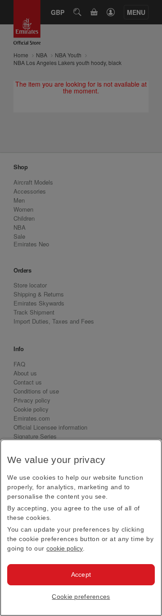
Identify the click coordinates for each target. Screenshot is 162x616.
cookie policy (64, 548)
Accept (81, 574)
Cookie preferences (81, 596)
